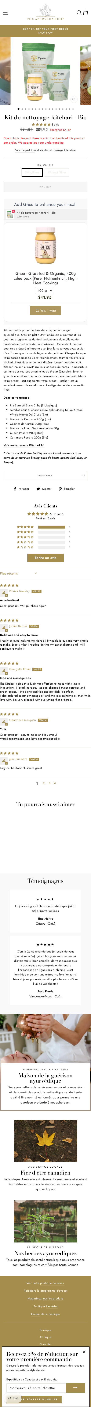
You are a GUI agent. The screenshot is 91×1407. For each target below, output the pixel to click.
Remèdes (51, 1306)
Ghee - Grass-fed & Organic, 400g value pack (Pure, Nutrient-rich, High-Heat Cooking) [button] (45, 278)
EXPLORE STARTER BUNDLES (34, 1399)
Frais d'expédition (25, 150)
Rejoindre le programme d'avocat (45, 1290)
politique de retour (52, 1283)
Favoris (35, 1314)
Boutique (45, 1330)
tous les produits (53, 1298)
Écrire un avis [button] (45, 557)
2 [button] (44, 783)
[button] (41, 124)
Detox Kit (45, 164)
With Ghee (32, 172)
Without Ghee (57, 172)
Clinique (45, 1337)
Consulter (45, 1344)
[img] (9, 585)
